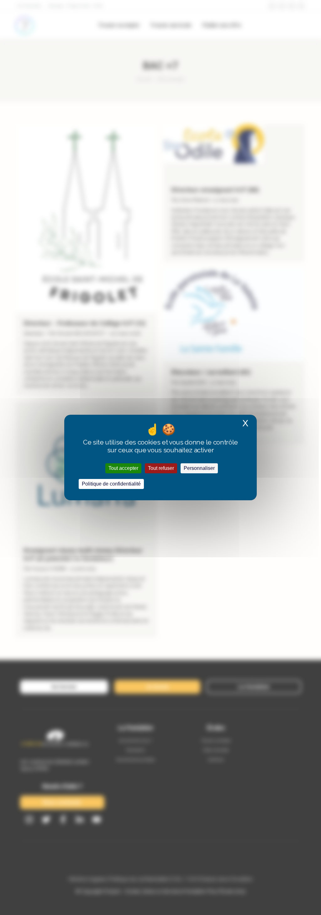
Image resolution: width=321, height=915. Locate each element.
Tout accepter (123, 468)
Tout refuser (161, 468)
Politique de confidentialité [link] (111, 483)
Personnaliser (199, 468)
